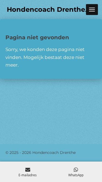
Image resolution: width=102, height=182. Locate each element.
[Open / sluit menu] (92, 9)
